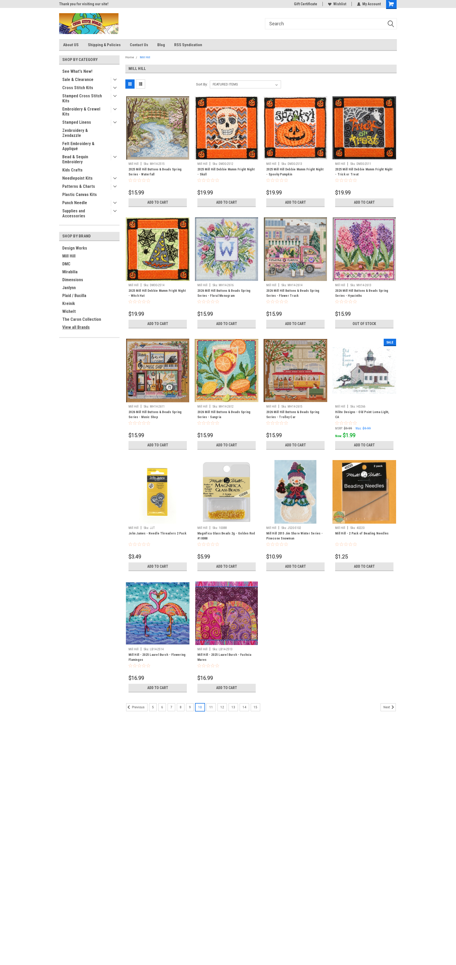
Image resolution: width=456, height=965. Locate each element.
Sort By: (202, 84)
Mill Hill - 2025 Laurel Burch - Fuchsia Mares (224, 657)
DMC (66, 263)
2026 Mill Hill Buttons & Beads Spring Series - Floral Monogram (223, 293)
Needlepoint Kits (77, 178)
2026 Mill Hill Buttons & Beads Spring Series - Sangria (223, 414)
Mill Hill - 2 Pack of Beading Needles (361, 533)
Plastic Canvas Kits (79, 194)
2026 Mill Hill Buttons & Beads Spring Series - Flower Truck (292, 293)
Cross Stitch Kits (77, 87)
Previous (138, 707)
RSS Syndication (188, 44)
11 (211, 707)
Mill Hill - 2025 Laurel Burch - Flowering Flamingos (157, 657)
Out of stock (364, 324)
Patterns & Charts (78, 186)
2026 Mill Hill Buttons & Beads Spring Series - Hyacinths (361, 293)
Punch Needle (74, 202)
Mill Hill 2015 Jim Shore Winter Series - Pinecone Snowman (294, 536)
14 (244, 707)
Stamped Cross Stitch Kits (82, 98)
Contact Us (139, 44)
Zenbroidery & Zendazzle (75, 133)
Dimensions (72, 279)
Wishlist (339, 4)
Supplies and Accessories (73, 213)
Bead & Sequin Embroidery (75, 159)
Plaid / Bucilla (74, 295)
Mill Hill (68, 256)
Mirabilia (70, 271)
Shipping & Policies (104, 44)
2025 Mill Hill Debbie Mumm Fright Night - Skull (226, 172)
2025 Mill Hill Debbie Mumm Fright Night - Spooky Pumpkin (295, 172)
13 (233, 707)
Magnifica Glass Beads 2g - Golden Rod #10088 (226, 536)
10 (200, 707)
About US (71, 44)
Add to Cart (157, 202)
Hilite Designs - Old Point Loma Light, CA (362, 414)
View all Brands (76, 327)
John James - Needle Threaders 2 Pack (157, 533)
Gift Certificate (305, 4)
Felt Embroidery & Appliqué (78, 146)
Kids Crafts (72, 170)
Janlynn (69, 287)
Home (129, 57)
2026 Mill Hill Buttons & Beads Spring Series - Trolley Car (292, 414)
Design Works (74, 248)
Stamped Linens (76, 122)
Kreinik (68, 303)
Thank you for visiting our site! (83, 4)
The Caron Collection (81, 319)
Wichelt (69, 311)
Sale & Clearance (77, 79)
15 (255, 707)
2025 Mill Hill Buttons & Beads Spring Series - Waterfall (155, 172)
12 (222, 707)
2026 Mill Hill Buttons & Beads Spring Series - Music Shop (155, 414)
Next (387, 707)
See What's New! (77, 71)
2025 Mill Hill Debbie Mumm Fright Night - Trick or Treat (363, 172)
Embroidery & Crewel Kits (81, 112)
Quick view (158, 156)
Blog (161, 44)
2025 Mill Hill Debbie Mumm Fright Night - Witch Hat (157, 293)
